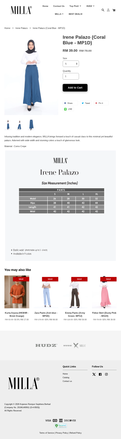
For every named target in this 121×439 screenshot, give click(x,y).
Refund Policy (76, 433)
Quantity (67, 71)
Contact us (67, 381)
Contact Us (58, 6)
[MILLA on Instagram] (106, 376)
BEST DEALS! (75, 14)
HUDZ (89, 6)
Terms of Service (46, 433)
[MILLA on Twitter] (94, 376)
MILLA (58, 14)
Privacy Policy (62, 433)
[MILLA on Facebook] (100, 376)
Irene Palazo (21, 28)
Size (65, 58)
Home (45, 6)
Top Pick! (75, 6)
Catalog (66, 377)
